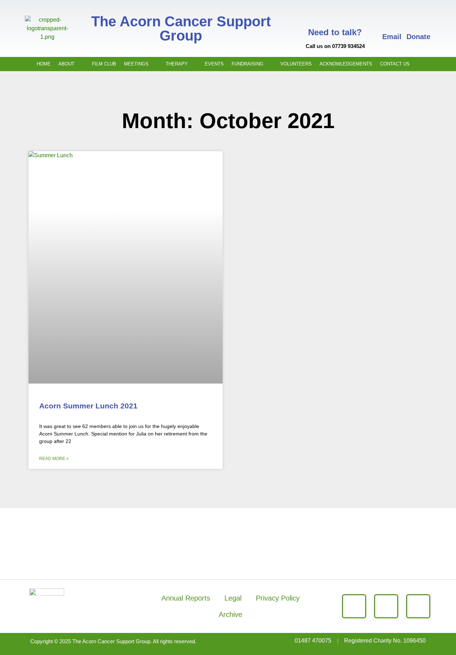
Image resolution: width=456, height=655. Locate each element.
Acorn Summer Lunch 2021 (88, 406)
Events (214, 64)
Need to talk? (335, 32)
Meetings (136, 64)
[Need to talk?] (335, 15)
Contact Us (395, 64)
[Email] (392, 20)
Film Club (104, 64)
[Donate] (418, 20)
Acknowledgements (346, 64)
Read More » (54, 458)
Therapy (177, 64)
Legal (233, 598)
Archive (230, 614)
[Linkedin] (418, 606)
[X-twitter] (386, 606)
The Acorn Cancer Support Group (181, 28)
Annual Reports (185, 598)
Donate (418, 37)
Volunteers (296, 64)
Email (391, 37)
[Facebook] (354, 606)
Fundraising (247, 64)
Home (44, 64)
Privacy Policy (278, 598)
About (66, 64)
